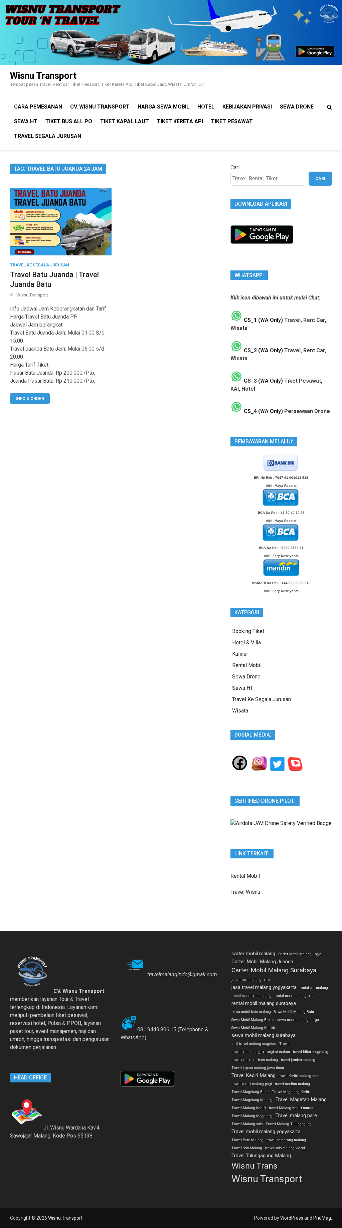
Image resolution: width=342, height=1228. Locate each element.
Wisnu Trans (254, 1166)
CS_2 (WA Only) (262, 350)
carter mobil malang (253, 954)
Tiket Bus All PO (68, 121)
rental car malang (314, 988)
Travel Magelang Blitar (250, 1092)
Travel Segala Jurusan (47, 136)
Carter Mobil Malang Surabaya (273, 970)
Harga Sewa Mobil (163, 107)
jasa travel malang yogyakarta (264, 987)
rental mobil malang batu (295, 996)
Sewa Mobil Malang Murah (253, 1028)
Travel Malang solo (247, 1124)
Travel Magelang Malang (252, 1100)
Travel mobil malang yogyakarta (266, 1132)
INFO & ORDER (30, 398)
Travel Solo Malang (246, 1148)
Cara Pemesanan (38, 107)
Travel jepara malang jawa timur (257, 1068)
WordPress (291, 1218)
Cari (234, 167)
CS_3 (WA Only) (262, 381)
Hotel (205, 107)
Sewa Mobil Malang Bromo (252, 1020)
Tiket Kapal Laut (124, 121)
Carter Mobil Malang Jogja (299, 954)
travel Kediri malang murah (301, 1076)
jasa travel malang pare (250, 980)
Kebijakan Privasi (247, 107)
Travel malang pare (296, 1115)
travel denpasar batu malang (254, 1060)
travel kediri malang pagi (251, 1084)
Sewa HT (25, 121)
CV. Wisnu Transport (100, 107)
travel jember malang (298, 1060)
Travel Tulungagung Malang (261, 1156)
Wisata (240, 710)
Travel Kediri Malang (253, 1075)
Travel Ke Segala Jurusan (39, 265)
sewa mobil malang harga (298, 1020)
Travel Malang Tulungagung (289, 1124)
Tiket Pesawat (232, 121)
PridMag (322, 1218)
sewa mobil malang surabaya (263, 1035)
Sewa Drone (297, 107)
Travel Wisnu (245, 892)
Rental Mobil (247, 665)
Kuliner (240, 654)
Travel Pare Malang (247, 1140)
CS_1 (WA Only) (262, 320)
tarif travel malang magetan (253, 1044)
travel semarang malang (286, 1140)
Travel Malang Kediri (248, 1108)
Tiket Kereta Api (180, 121)
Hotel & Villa (246, 642)
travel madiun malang (292, 1084)
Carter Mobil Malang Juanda (262, 962)
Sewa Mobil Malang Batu (294, 1012)
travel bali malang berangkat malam (260, 1052)
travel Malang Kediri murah (291, 1108)
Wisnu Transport (43, 75)
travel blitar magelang (310, 1052)
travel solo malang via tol (285, 1148)
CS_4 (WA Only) (262, 411)
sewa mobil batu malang (251, 1012)
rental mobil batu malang (251, 996)
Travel (284, 1044)
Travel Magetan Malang (301, 1099)
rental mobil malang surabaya (263, 1003)
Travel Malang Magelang (252, 1116)
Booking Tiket (248, 631)
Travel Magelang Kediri (291, 1092)
